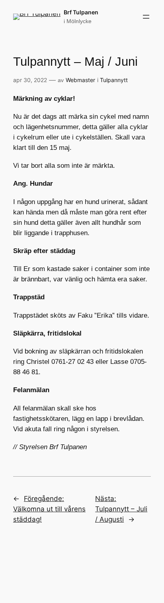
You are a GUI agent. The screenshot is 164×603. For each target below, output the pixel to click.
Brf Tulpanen (81, 12)
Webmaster (80, 80)
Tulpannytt (114, 80)
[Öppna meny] (146, 17)
